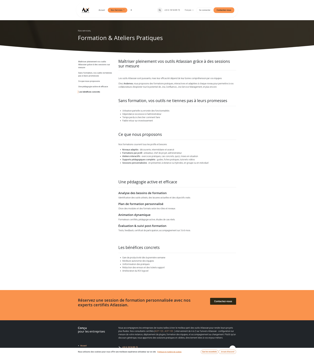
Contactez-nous (224, 10)
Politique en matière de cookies (169, 352)
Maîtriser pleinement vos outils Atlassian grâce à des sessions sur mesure (94, 64)
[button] (160, 10)
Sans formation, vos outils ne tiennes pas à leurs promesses (95, 74)
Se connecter (204, 10)
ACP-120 (159, 331)
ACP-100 (169, 331)
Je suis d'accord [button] (227, 352)
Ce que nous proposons (89, 81)
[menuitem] (102, 10)
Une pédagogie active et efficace (93, 86)
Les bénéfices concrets (89, 92)
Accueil (83, 345)
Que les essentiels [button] (209, 352)
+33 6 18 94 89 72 (172, 10)
